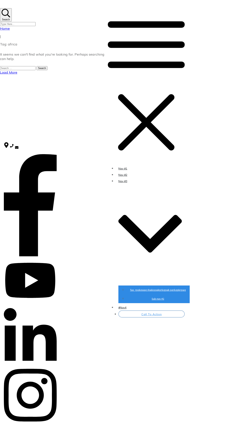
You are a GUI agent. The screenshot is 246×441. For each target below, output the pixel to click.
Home (8, 90)
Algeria (8, 126)
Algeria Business (14, 131)
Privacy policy (12, 98)
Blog (7, 94)
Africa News (11, 112)
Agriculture (10, 121)
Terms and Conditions (18, 102)
